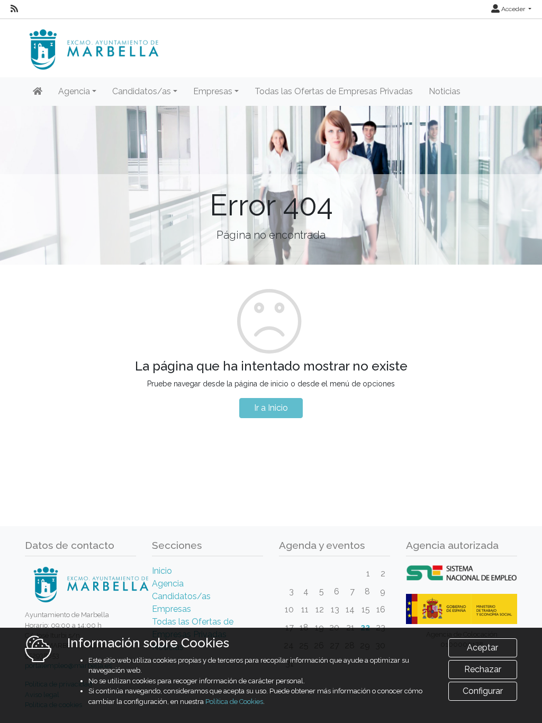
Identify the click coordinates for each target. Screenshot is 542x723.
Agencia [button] (74, 91)
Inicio (162, 571)
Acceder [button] (513, 9)
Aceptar (482, 648)
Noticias (444, 91)
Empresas (171, 609)
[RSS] (14, 9)
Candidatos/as (181, 596)
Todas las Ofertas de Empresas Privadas (334, 91)
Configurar (483, 691)
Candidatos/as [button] (141, 91)
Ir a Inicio (271, 408)
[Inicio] (37, 91)
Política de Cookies (234, 702)
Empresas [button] (212, 91)
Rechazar (482, 669)
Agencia (168, 584)
